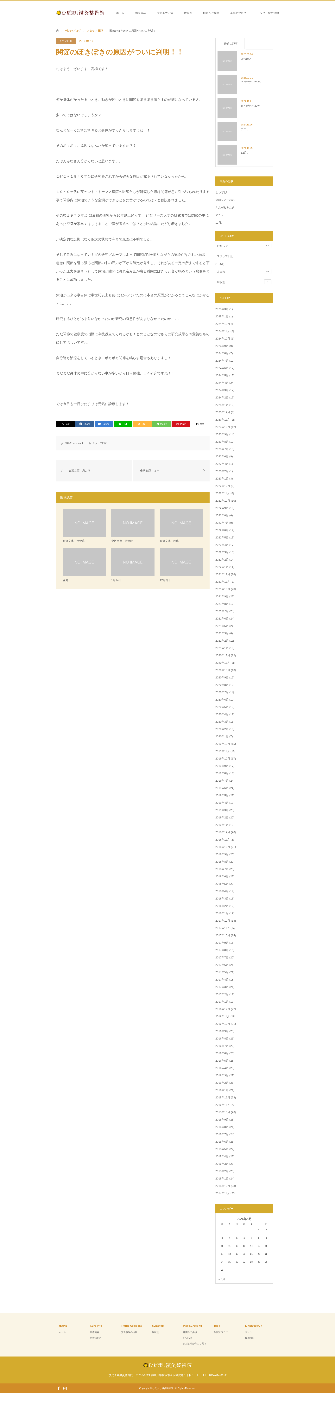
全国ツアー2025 (225, 199)
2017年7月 (222, 957)
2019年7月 (222, 780)
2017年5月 (222, 972)
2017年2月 (222, 994)
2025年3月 (222, 309)
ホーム (120, 13)
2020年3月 (222, 721)
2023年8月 (222, 441)
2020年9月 (222, 677)
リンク (248, 1332)
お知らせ (243, 245)
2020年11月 (222, 662)
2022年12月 (222, 485)
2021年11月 (222, 581)
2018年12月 (222, 832)
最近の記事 (231, 43)
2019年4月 (222, 802)
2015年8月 (222, 1126)
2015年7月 (222, 1134)
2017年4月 (222, 979)
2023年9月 (222, 434)
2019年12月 (222, 743)
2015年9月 (222, 1119)
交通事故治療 (165, 13)
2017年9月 (222, 942)
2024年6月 (222, 368)
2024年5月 (222, 375)
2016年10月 (222, 1023)
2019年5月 (222, 795)
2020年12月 (222, 655)
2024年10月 (222, 338)
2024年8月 (222, 353)
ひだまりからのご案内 (194, 1343)
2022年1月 (222, 567)
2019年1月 (222, 824)
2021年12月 (222, 574)
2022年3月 (222, 552)
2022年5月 (222, 537)
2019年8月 (222, 773)
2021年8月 (222, 603)
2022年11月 (222, 493)
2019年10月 (222, 758)
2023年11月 (222, 419)
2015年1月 (222, 1178)
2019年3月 (222, 810)
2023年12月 (222, 412)
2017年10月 (222, 935)
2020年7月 (222, 692)
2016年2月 (222, 1082)
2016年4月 (222, 1068)
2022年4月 (222, 544)
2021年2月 (222, 640)
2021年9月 (222, 596)
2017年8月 (222, 950)
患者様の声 (96, 1338)
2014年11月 (222, 1193)
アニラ (219, 215)
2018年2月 (222, 905)
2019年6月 (222, 788)
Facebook (58, 1388)
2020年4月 (222, 714)
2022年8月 (222, 515)
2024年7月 (222, 360)
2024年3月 (222, 390)
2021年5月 (222, 625)
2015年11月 (222, 1104)
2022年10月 (222, 500)
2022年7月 (222, 522)
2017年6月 (222, 964)
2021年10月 (222, 589)
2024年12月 (222, 323)
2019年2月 (222, 817)
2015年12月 (222, 1097)
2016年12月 (222, 1009)
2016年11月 (222, 1016)
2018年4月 (222, 891)
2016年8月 (222, 1038)
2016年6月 (222, 1053)
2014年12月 (222, 1185)
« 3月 (221, 1279)
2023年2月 (222, 471)
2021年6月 (222, 618)
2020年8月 (222, 684)
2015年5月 (222, 1149)
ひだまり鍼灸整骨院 (162, 1388)
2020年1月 (222, 736)
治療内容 (140, 13)
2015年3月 (222, 1163)
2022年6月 (222, 530)
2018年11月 (222, 839)
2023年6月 (222, 456)
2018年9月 (222, 854)
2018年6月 (222, 876)
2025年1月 (222, 316)
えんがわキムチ (224, 207)
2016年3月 (222, 1075)
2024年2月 (222, 397)
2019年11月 (222, 751)
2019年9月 (222, 765)
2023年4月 (222, 463)
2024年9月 (222, 345)
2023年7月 (222, 449)
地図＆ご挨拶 (211, 13)
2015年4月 (222, 1156)
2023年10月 (222, 427)
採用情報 (249, 1338)
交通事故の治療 (129, 1332)
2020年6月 (222, 699)
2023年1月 (222, 478)
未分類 (243, 271)
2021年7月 (222, 611)
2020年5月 (222, 706)
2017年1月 (222, 1001)
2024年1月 (222, 404)
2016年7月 (222, 1045)
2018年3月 (222, 898)
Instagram (65, 1388)
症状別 (188, 13)
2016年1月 (222, 1090)
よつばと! (221, 192)
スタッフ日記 (66, 41)
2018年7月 (222, 869)
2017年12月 (222, 920)
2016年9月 (222, 1031)
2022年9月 (222, 508)
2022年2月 (222, 559)
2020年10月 (222, 670)
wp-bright (78, 443)
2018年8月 (222, 861)
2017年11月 (222, 928)
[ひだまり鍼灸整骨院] (104, 13)
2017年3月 (222, 986)
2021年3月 (222, 633)
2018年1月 (222, 913)
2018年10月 (222, 846)
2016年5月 (222, 1060)
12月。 (219, 222)
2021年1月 (222, 648)
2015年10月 (222, 1112)
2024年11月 (222, 331)
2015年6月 (222, 1141)
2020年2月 (222, 729)
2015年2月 (222, 1171)
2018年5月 (222, 883)
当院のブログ (238, 13)
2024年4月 (222, 382)
